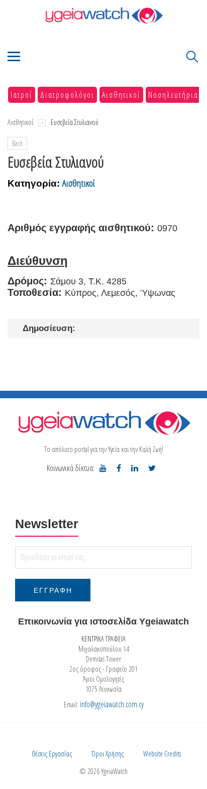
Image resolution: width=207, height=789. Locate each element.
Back (17, 143)
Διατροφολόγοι (67, 94)
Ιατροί (22, 94)
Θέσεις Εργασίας (52, 753)
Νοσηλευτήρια (173, 94)
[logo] (103, 422)
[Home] (103, 15)
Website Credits (162, 753)
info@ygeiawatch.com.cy (112, 704)
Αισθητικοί (121, 94)
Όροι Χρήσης (107, 753)
